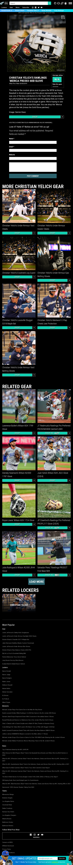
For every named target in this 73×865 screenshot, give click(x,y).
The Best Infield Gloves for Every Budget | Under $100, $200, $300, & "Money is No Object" (30, 777)
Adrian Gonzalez (7, 692)
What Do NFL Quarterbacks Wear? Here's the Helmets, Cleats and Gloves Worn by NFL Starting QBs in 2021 (35, 764)
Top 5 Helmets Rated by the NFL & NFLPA (15, 749)
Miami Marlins (34, 122)
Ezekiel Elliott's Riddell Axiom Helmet (13, 664)
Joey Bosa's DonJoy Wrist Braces (12, 660)
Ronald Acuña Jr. (6, 11)
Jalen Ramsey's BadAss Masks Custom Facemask (18, 643)
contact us (55, 862)
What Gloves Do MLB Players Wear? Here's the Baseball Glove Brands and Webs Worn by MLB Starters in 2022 (35, 754)
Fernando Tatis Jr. (33, 11)
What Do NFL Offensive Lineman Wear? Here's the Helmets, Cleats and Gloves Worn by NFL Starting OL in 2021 (35, 760)
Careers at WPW (7, 842)
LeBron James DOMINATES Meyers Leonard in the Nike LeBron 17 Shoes (25, 734)
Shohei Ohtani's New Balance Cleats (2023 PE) (16, 650)
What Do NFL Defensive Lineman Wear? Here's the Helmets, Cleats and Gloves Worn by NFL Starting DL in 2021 (35, 772)
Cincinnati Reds (7, 805)
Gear (11, 7)
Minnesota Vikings (8, 794)
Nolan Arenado (46, 11)
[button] (65, 3)
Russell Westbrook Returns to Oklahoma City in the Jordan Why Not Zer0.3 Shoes (27, 720)
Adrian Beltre (6, 688)
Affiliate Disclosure (8, 846)
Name (11, 139)
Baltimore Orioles (7, 822)
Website (12, 155)
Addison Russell (7, 685)
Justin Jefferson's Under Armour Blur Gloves (16, 646)
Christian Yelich (22, 122)
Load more (36, 581)
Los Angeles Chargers (9, 815)
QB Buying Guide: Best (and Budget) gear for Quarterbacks (20, 780)
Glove (43, 122)
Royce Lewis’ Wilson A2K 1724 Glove (18, 520)
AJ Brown (5, 695)
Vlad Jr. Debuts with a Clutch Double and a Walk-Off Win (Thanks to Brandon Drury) (28, 723)
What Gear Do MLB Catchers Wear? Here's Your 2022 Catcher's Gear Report (26, 768)
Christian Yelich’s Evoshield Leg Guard (18, 273)
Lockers (4, 7)
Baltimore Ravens (7, 825)
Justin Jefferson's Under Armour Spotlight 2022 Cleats (19, 636)
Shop (35, 117)
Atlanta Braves (6, 819)
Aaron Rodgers (7, 678)
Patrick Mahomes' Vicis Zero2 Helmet (14, 657)
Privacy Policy (6, 849)
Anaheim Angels (7, 798)
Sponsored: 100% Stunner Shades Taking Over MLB (18, 787)
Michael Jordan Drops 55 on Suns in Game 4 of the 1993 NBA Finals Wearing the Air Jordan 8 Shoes (33, 737)
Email (11, 147)
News (17, 7)
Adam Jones (6, 681)
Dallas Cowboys (7, 808)
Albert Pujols (6, 702)
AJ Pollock (5, 699)
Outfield (13, 122)
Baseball (49, 122)
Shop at (49, 433)
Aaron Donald (6, 671)
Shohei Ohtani (19, 11)
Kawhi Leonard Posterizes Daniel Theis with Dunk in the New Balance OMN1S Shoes (28, 730)
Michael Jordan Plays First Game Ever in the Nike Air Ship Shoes (22, 709)
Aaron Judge (6, 674)
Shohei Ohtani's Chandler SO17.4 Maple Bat (15, 639)
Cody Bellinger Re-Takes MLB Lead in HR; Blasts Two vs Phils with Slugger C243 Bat (28, 727)
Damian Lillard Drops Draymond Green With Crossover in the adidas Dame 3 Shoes (28, 716)
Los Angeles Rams (8, 801)
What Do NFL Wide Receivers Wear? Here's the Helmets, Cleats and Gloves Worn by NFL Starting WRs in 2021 (36, 784)
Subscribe (25, 7)
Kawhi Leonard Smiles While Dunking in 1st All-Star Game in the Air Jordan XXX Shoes (29, 713)
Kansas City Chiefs (8, 812)
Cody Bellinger (59, 11)
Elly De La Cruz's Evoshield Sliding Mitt (14, 653)
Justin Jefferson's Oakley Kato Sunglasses (15, 632)
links (44, 13)
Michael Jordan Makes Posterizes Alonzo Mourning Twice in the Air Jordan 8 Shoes (28, 741)
